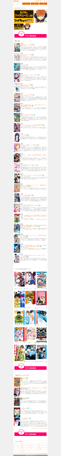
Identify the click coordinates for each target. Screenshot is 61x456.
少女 (26, 3)
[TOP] (16, 1)
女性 (43, 3)
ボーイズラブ (22, 451)
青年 (35, 3)
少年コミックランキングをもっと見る (39, 428)
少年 (18, 3)
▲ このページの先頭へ (43, 453)
